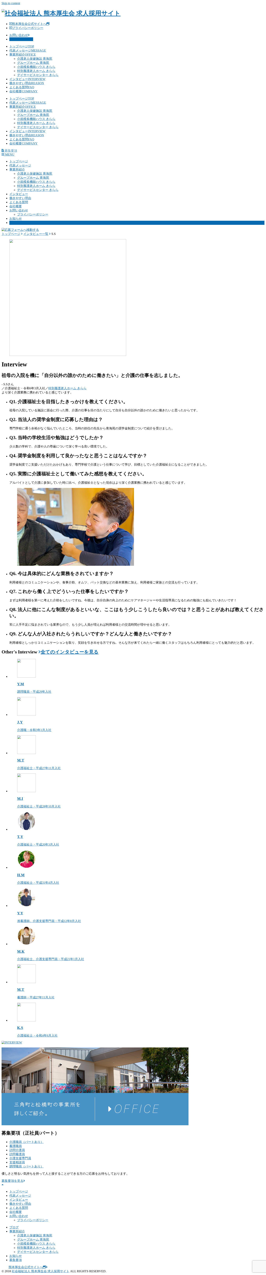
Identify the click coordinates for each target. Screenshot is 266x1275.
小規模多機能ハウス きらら (36, 66)
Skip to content (11, 3)
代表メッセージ (27, 50)
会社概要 (23, 91)
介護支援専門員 (20, 1158)
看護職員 (15, 1146)
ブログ (14, 1227)
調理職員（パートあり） (26, 1166)
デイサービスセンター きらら (37, 75)
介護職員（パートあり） (26, 1142)
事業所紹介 (22, 54)
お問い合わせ (18, 35)
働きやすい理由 (26, 83)
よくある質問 (21, 87)
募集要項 (15, 222)
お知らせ (15, 218)
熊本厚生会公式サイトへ (29, 23)
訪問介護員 (17, 1150)
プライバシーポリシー (27, 28)
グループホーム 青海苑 (33, 62)
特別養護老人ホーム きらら (36, 71)
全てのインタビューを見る (70, 651)
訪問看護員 (17, 1154)
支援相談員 (17, 1162)
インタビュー (27, 79)
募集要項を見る (20, 39)
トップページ (21, 46)
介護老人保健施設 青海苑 (34, 58)
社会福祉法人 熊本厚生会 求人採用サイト (40, 1271)
